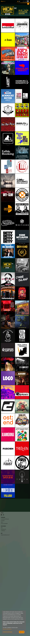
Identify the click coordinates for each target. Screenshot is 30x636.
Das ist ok (21, 632)
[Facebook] (1, 515)
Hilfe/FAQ (3, 520)
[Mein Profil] (23, 1)
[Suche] (28, 4)
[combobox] (14, 4)
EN (19, 1)
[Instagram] (3, 515)
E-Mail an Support (4, 523)
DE (17, 1)
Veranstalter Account (5, 534)
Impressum (3, 530)
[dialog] (14, 622)
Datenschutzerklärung (7, 629)
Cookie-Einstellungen (7, 632)
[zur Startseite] (3, 1)
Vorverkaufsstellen (5, 519)
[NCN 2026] (15, 10)
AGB (1, 527)
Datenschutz (3, 529)
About (2, 522)
